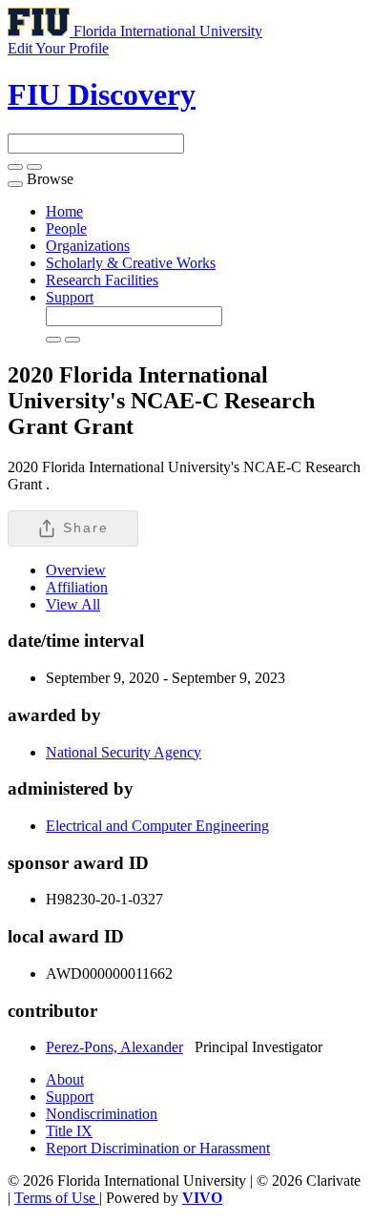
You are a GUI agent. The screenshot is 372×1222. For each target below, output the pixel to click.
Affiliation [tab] (77, 587)
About (65, 1079)
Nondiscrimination (101, 1114)
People (66, 228)
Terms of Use (56, 1198)
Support (69, 297)
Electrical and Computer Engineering (157, 826)
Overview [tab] (76, 570)
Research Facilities (102, 280)
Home (64, 211)
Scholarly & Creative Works (131, 263)
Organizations (88, 246)
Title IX (69, 1131)
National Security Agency (123, 752)
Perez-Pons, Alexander (114, 1047)
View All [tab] (73, 604)
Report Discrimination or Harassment (158, 1148)
